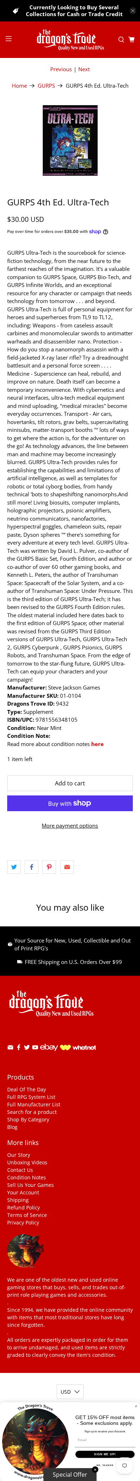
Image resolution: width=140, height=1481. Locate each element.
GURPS (46, 85)
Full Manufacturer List (33, 1104)
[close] (132, 10)
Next (84, 69)
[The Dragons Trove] (70, 39)
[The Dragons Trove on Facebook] (18, 1048)
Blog (12, 1127)
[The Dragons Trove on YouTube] (35, 1048)
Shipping (18, 1200)
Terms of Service (27, 1215)
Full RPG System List (31, 1096)
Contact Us (20, 1169)
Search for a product (32, 1112)
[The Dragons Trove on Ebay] (49, 1054)
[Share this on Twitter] (14, 867)
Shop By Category (28, 1119)
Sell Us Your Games (30, 1185)
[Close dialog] (136, 1406)
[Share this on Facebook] (31, 867)
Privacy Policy (23, 1222)
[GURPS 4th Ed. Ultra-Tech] (70, 140)
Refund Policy (23, 1207)
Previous (61, 69)
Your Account (23, 1192)
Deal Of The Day (26, 1089)
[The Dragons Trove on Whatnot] (78, 1048)
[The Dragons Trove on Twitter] (27, 1048)
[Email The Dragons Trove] (10, 1048)
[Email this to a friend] (67, 867)
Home (19, 85)
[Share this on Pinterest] (49, 867)
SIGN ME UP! (105, 1454)
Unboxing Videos (27, 1162)
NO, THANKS (105, 1465)
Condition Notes (26, 1177)
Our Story (18, 1154)
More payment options (70, 825)
